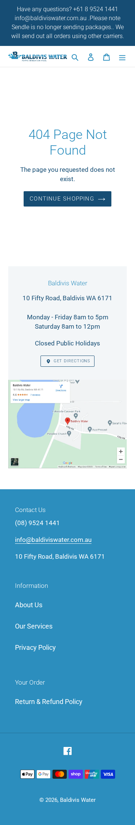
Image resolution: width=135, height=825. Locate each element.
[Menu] (122, 56)
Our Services (33, 626)
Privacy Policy (35, 647)
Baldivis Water (78, 800)
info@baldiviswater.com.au (53, 539)
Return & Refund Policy (48, 701)
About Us (28, 605)
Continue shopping (62, 198)
